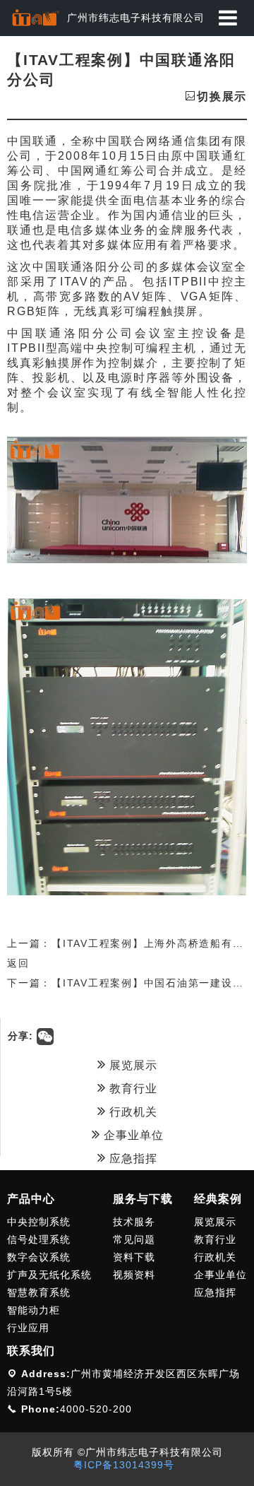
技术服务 (134, 1221)
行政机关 (131, 1112)
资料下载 (134, 1257)
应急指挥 (131, 1158)
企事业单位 (132, 1135)
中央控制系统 (39, 1221)
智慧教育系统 (39, 1292)
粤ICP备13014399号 (123, 1464)
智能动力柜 (33, 1310)
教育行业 (131, 1089)
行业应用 (28, 1327)
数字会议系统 (39, 1257)
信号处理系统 (39, 1239)
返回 (18, 963)
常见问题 (134, 1239)
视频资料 (134, 1274)
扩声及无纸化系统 (49, 1274)
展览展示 (131, 1065)
